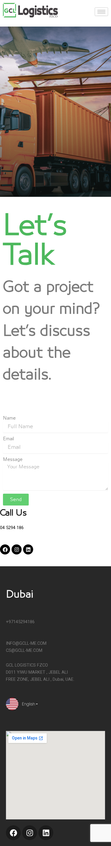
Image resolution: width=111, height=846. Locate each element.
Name (9, 418)
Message (12, 459)
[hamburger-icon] (101, 11)
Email (8, 439)
